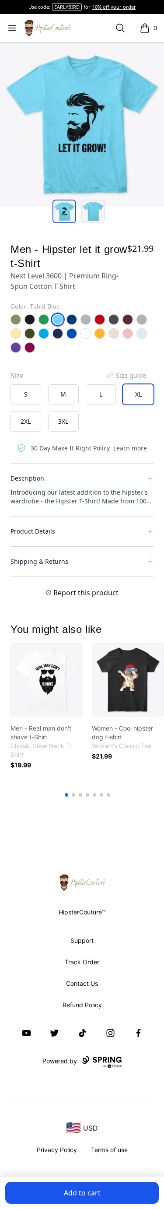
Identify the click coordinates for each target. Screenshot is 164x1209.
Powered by (59, 1061)
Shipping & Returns (39, 561)
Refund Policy (82, 1005)
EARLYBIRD (67, 7)
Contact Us (82, 983)
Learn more (130, 448)
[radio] (25, 394)
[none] (126, 375)
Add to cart (82, 1193)
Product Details (32, 531)
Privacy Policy (57, 1149)
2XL (26, 421)
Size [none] (17, 375)
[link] (47, 680)
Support (82, 940)
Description (27, 478)
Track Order (82, 962)
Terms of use (109, 1149)
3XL (63, 421)
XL (138, 394)
